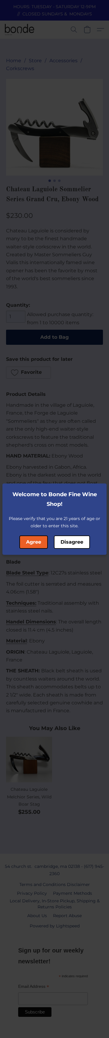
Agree (33, 542)
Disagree (72, 542)
